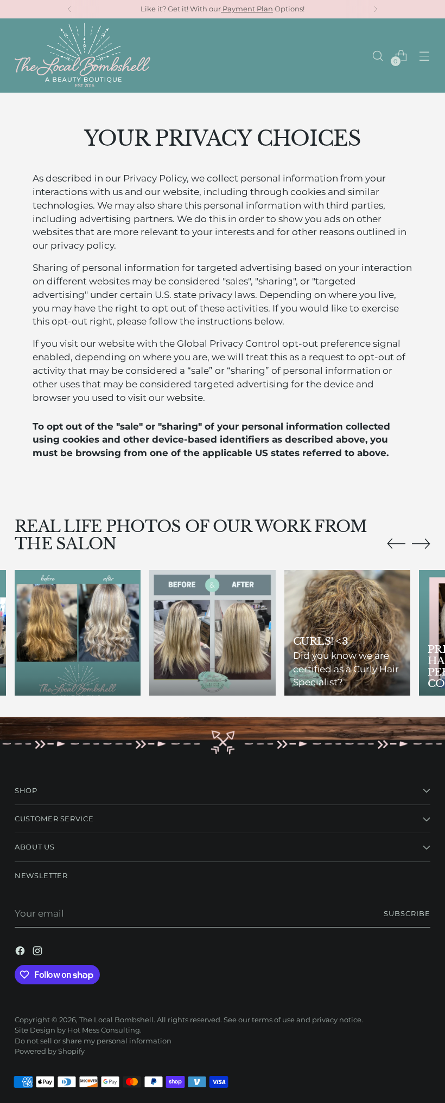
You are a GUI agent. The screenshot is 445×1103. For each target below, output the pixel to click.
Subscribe (407, 914)
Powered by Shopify (50, 1051)
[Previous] (69, 9)
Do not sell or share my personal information (93, 1041)
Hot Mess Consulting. (104, 1030)
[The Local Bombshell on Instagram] (38, 952)
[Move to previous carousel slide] (396, 544)
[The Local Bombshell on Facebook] (21, 952)
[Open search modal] (378, 55)
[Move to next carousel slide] (421, 543)
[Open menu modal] (425, 55)
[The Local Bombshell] (82, 55)
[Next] (375, 9)
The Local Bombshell (116, 1020)
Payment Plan (247, 9)
